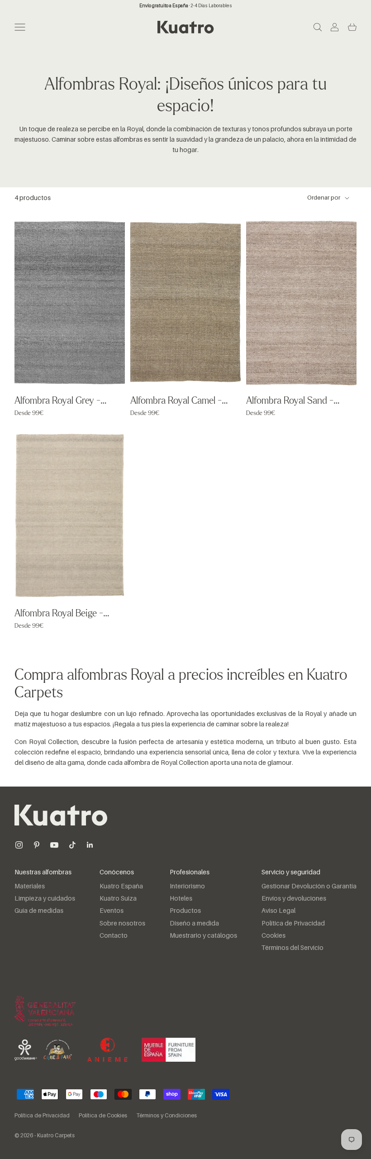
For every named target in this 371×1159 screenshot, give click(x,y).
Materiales (29, 886)
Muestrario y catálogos (203, 936)
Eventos (112, 911)
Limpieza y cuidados (44, 899)
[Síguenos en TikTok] (72, 844)
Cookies (273, 936)
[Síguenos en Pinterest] (36, 844)
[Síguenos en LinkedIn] (90, 844)
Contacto (114, 936)
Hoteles (181, 899)
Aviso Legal (278, 911)
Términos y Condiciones (166, 1116)
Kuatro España (121, 886)
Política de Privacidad (293, 924)
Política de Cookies (103, 1116)
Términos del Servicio (292, 948)
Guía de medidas (38, 911)
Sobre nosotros (122, 924)
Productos (185, 911)
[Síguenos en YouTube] (54, 844)
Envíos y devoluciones (294, 899)
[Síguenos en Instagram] (19, 844)
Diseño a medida (194, 924)
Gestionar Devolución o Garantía (309, 886)
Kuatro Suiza (118, 899)
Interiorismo (187, 886)
